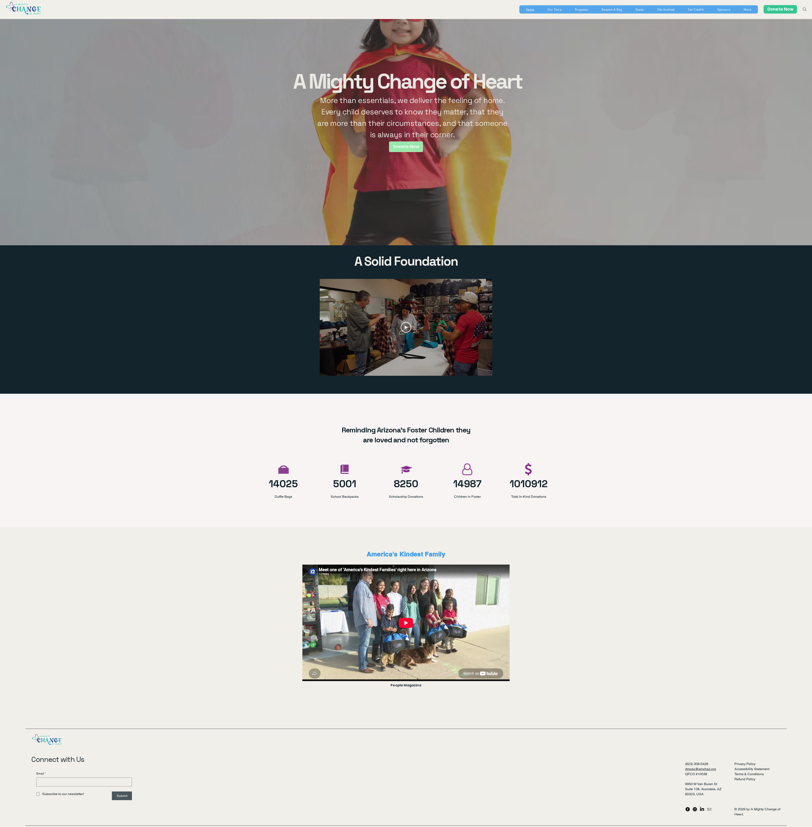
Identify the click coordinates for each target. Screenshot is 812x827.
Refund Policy (744, 779)
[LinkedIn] (702, 809)
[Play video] (406, 327)
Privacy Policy (745, 764)
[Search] (804, 9)
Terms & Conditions (749, 774)
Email (41, 773)
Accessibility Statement (751, 769)
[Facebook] (687, 809)
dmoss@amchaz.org (700, 769)
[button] (747, 9)
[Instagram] (694, 809)
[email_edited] (709, 809)
